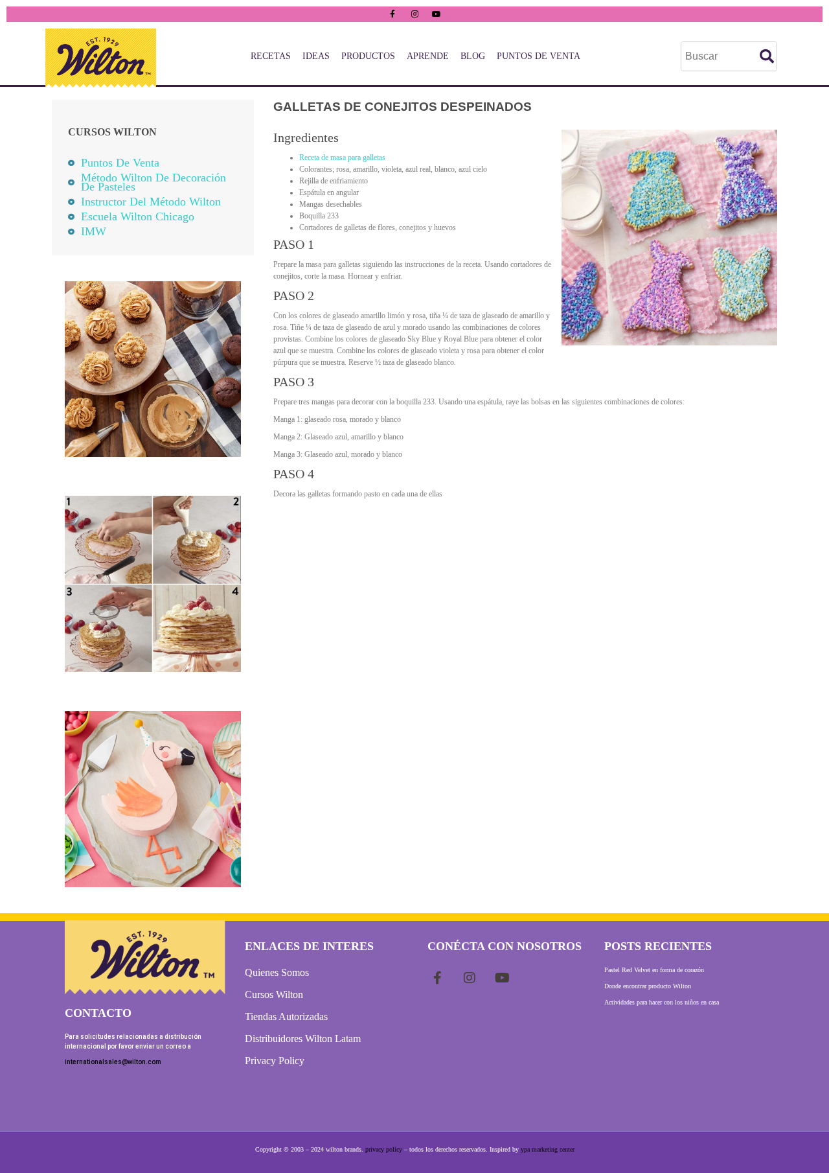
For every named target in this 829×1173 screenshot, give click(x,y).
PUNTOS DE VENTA (538, 56)
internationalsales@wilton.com (113, 1061)
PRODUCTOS (368, 56)
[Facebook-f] (392, 14)
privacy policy (383, 1149)
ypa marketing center (547, 1149)
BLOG (472, 56)
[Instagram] (414, 14)
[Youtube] (436, 14)
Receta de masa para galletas (342, 157)
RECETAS (271, 56)
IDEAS (316, 56)
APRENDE (428, 56)
